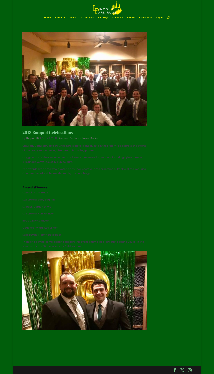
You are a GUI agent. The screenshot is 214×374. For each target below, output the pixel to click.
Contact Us (145, 17)
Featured (75, 138)
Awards (63, 138)
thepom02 (32, 138)
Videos (131, 17)
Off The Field (87, 17)
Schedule (117, 17)
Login (159, 17)
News (73, 17)
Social (94, 138)
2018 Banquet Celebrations (47, 132)
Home (47, 17)
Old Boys (103, 17)
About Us (60, 17)
